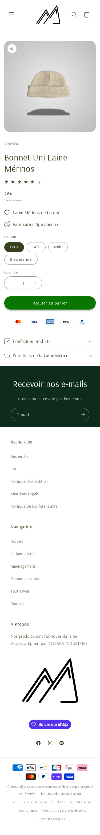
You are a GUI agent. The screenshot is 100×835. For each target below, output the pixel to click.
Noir (58, 246)
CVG (14, 468)
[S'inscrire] (83, 414)
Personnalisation (25, 578)
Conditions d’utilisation (75, 802)
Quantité (11, 272)
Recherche (20, 456)
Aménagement (23, 566)
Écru (14, 246)
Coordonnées (28, 810)
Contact (17, 603)
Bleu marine (21, 259)
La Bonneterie (23, 553)
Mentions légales (53, 819)
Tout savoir (20, 591)
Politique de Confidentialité (34, 506)
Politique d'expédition (29, 481)
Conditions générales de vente (64, 810)
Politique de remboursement (61, 793)
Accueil (17, 541)
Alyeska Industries (32, 787)
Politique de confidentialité (33, 802)
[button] (11, 15)
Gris (36, 246)
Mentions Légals (25, 493)
